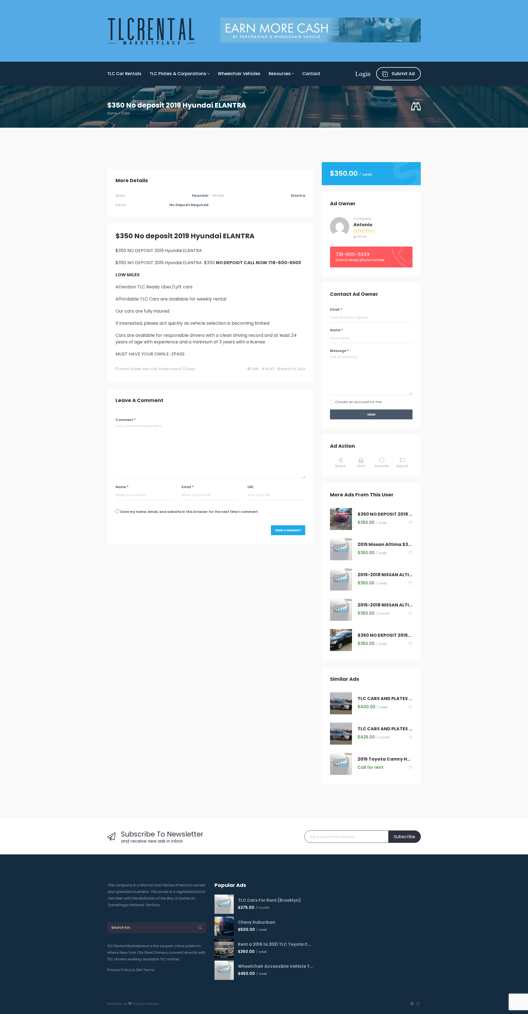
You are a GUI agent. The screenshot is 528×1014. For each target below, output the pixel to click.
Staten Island (169, 369)
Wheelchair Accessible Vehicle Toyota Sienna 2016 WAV (276, 966)
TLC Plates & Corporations (178, 73)
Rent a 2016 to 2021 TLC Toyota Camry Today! (276, 944)
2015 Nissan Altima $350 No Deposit (385, 545)
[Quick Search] (416, 107)
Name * (122, 487)
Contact (311, 73)
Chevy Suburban (256, 922)
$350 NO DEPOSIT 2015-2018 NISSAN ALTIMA (385, 635)
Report (402, 466)
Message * (339, 350)
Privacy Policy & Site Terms (131, 969)
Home (112, 113)
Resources (280, 73)
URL (251, 487)
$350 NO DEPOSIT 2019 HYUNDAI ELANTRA (385, 514)
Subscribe (404, 836)
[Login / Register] (363, 73)
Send (371, 414)
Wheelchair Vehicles (239, 73)
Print (361, 466)
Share (340, 466)
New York (149, 369)
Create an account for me (358, 401)
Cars (126, 113)
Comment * (126, 419)
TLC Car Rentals (124, 73)
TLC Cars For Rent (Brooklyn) (269, 900)
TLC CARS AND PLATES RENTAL (385, 699)
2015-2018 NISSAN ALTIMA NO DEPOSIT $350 (385, 575)
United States (130, 369)
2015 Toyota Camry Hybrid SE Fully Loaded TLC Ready (385, 759)
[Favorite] (411, 523)
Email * (188, 487)
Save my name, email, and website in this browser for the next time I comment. (189, 511)
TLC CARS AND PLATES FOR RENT (385, 729)
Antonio (362, 225)
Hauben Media (146, 1003)
